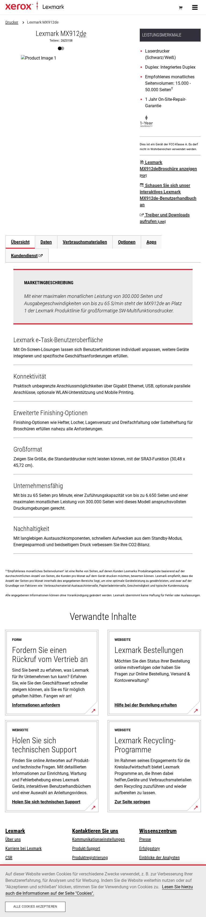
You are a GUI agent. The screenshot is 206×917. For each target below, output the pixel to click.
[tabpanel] (103, 412)
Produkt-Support (86, 848)
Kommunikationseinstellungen (98, 839)
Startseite (71, 7)
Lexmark (15, 831)
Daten (46, 242)
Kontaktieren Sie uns (95, 831)
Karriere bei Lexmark (23, 848)
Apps (151, 242)
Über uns (13, 839)
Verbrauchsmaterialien (85, 242)
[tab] (20, 242)
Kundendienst (24, 255)
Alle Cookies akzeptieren (35, 906)
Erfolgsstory (149, 848)
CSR (8, 857)
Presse (145, 839)
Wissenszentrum (158, 831)
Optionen (126, 242)
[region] (103, 890)
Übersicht (20, 242)
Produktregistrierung (90, 857)
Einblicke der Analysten (159, 857)
